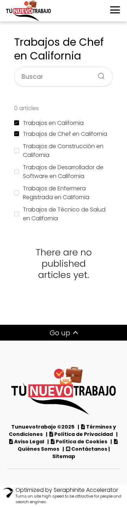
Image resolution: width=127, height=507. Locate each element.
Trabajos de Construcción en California (63, 150)
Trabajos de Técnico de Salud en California (64, 213)
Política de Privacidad (83, 434)
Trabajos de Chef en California (65, 134)
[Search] (99, 74)
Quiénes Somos (38, 448)
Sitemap (63, 456)
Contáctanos (89, 448)
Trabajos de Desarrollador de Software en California (63, 171)
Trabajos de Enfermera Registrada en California (56, 192)
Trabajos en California (53, 123)
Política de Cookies (82, 441)
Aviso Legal (29, 441)
